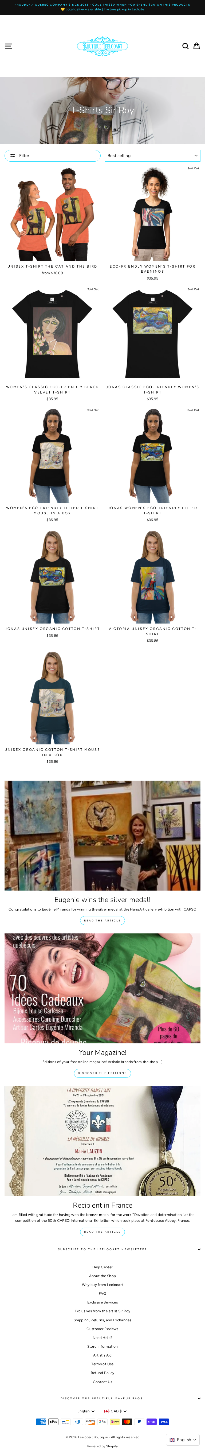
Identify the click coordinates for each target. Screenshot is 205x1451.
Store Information (102, 1346)
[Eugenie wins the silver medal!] (102, 836)
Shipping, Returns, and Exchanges (102, 1320)
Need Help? (102, 1337)
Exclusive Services (102, 1302)
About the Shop (102, 1276)
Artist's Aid (102, 1355)
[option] (102, 7)
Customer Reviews (102, 1329)
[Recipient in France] (102, 1141)
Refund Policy (102, 1373)
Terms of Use (102, 1364)
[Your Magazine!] (102, 988)
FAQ (102, 1293)
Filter (23, 155)
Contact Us (102, 1382)
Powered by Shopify (102, 1446)
